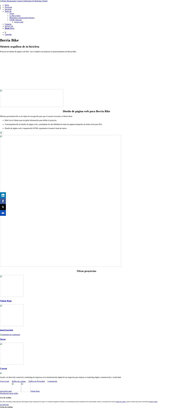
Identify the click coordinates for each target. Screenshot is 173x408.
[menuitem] (89, 5)
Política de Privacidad (37, 381)
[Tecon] (10, 335)
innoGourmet (6, 330)
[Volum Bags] (12, 296)
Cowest (3, 368)
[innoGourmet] (12, 326)
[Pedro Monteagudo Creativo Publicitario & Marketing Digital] (23, 1)
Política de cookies (19, 381)
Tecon (3, 339)
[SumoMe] (3, 213)
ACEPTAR (4, 405)
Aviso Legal (4, 381)
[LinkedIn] (3, 195)
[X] (3, 207)
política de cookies (121, 401)
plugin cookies (153, 401)
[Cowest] (12, 364)
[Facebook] (3, 201)
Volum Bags (6, 301)
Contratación (52, 381)
